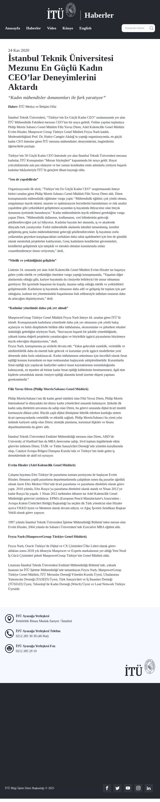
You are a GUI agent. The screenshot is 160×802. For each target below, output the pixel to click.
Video (51, 28)
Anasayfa (12, 28)
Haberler (33, 28)
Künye (67, 28)
